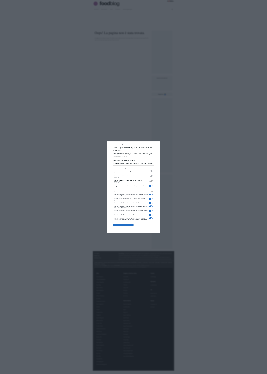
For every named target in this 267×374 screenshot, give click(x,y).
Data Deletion (126, 230)
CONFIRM (123, 225)
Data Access (133, 230)
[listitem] (133, 168)
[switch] (151, 171)
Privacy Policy (141, 230)
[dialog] (133, 187)
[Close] (157, 144)
